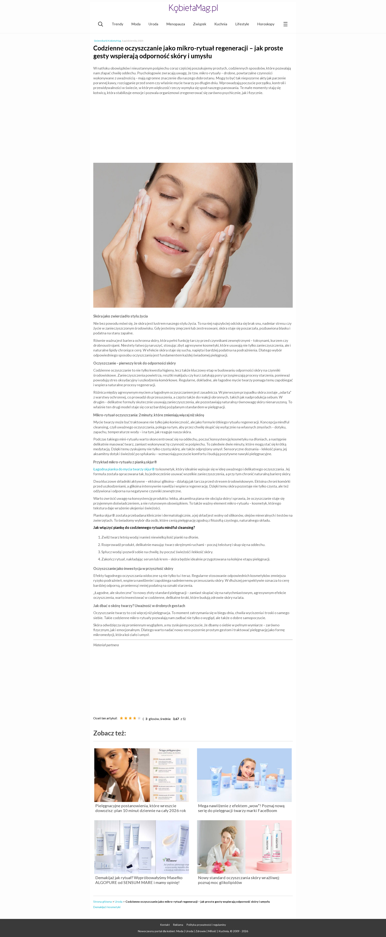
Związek (199, 24)
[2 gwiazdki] (126, 718)
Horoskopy (265, 24)
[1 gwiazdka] (121, 718)
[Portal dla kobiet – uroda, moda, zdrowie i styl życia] (193, 8)
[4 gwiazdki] (135, 718)
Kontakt (165, 924)
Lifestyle (242, 24)
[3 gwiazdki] (130, 718)
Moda (136, 24)
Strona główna (102, 901)
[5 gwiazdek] (139, 718)
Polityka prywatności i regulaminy (206, 924)
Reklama (178, 924)
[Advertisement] (193, 127)
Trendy (117, 24)
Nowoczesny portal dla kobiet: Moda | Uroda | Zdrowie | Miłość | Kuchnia (183, 931)
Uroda (153, 24)
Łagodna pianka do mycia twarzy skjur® (124, 469)
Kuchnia (220, 24)
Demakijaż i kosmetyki (106, 907)
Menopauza (175, 24)
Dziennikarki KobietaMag (107, 40)
